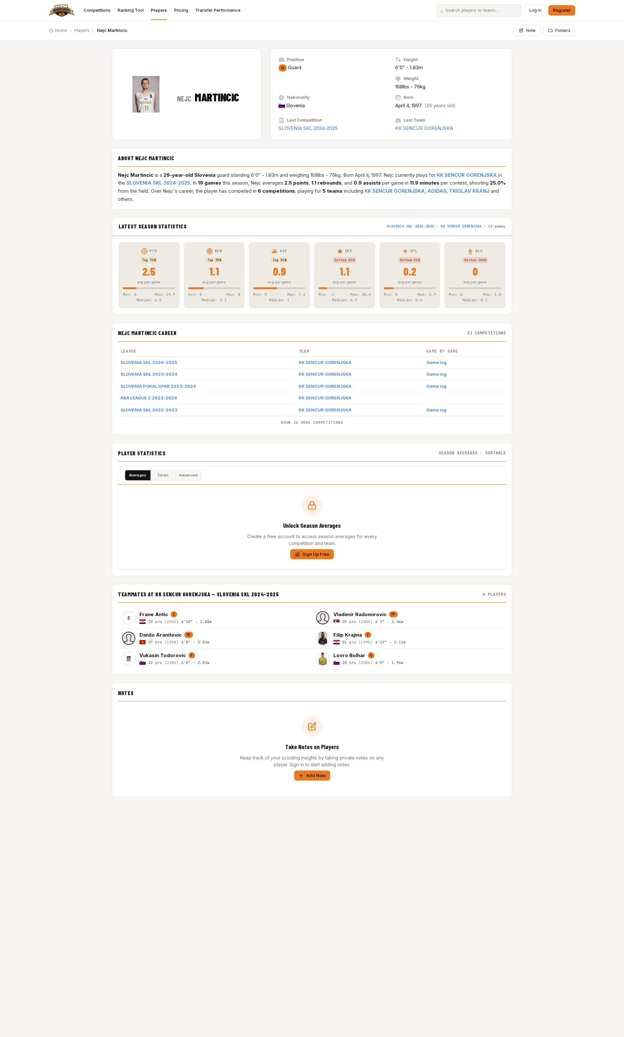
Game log (436, 362)
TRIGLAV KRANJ (469, 191)
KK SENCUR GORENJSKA (424, 128)
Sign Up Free (315, 554)
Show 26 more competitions (312, 422)
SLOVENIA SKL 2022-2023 (149, 409)
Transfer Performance (217, 10)
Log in (535, 10)
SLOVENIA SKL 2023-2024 (149, 374)
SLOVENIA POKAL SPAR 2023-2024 (158, 386)
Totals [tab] (163, 475)
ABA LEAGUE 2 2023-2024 (149, 397)
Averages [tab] (138, 475)
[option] (215, 617)
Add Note (316, 775)
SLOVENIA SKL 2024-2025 (308, 128)
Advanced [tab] (188, 475)
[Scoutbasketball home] (62, 10)
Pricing (181, 10)
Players (159, 10)
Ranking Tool (131, 10)
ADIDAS (437, 191)
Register (562, 10)
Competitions (97, 10)
